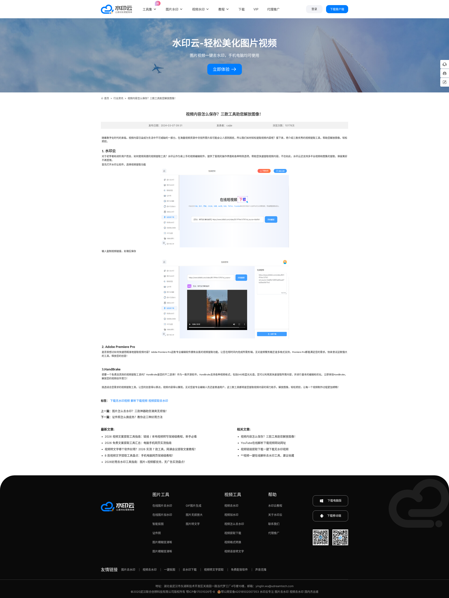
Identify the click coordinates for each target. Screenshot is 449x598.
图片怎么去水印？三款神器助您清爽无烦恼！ (140, 411)
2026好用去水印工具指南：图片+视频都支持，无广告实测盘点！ (146, 462)
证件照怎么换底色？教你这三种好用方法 (137, 417)
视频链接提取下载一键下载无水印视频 (265, 449)
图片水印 (172, 9)
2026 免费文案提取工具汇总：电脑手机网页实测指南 (138, 443)
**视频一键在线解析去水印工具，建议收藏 (267, 455)
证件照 (156, 533)
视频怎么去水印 (234, 524)
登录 (314, 9)
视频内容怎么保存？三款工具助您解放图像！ (269, 436)
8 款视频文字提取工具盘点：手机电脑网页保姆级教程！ (140, 455)
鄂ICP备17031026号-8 (200, 591)
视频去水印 (231, 505)
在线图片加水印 (162, 514)
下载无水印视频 (120, 400)
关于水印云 (275, 514)
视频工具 (232, 494)
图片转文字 (193, 524)
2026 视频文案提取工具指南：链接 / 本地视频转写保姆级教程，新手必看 (151, 436)
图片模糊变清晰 (162, 542)
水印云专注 (267, 591)
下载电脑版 (334, 500)
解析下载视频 (139, 400)
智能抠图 (158, 524)
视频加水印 (231, 514)
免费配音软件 (239, 569)
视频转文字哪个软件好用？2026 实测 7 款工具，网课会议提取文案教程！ (151, 449)
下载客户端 (337, 9)
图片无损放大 (194, 514)
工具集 (150, 6)
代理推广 (273, 533)
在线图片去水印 (162, 505)
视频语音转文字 (234, 551)
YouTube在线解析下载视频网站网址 (263, 443)
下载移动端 (334, 515)
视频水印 (198, 9)
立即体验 (222, 69)
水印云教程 (275, 505)
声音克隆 (260, 569)
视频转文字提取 (214, 569)
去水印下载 (190, 569)
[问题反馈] (444, 82)
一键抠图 (169, 569)
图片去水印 (128, 569)
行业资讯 (118, 98)
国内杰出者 (311, 591)
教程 (221, 9)
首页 (106, 98)
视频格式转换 (232, 542)
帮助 (272, 494)
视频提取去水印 (158, 400)
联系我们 (273, 524)
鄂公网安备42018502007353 (240, 591)
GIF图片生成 (193, 505)
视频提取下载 (232, 533)
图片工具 (160, 494)
